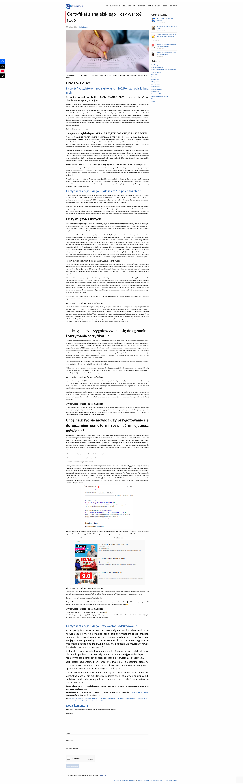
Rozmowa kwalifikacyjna (159, 96)
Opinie (150, 6)
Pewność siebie (156, 94)
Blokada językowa (157, 67)
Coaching (154, 74)
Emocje (153, 77)
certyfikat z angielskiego (108, 698)
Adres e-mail (70, 740)
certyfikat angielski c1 (92, 698)
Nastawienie (155, 84)
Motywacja (155, 82)
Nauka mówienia (156, 89)
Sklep (157, 6)
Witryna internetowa (72, 748)
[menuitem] (113, 6)
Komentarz (69, 713)
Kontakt (173, 6)
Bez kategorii (155, 65)
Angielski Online (113, 6)
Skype (153, 99)
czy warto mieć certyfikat (78, 701)
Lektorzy (141, 6)
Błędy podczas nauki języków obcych (163, 69)
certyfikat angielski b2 (76, 698)
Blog (165, 6)
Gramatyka (155, 79)
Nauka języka (83, 27)
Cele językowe (156, 72)
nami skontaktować (139, 692)
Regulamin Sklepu (171, 780)
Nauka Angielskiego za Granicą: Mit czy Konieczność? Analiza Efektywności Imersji (166, 36)
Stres (153, 101)
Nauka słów (155, 91)
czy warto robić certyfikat (95, 701)
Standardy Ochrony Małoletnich (124, 780)
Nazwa (68, 733)
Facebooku (103, 775)
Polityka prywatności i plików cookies (150, 780)
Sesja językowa (128, 6)
